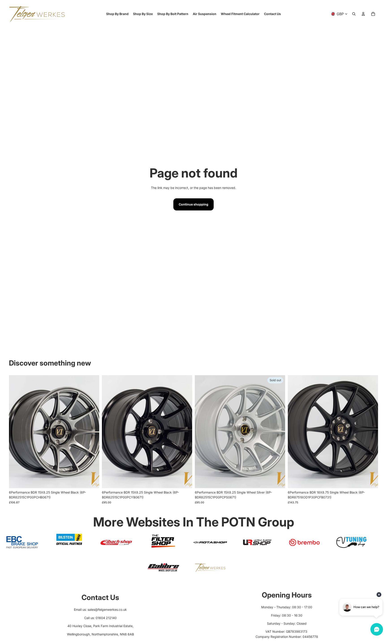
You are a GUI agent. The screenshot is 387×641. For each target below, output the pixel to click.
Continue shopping (193, 204)
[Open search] (354, 14)
